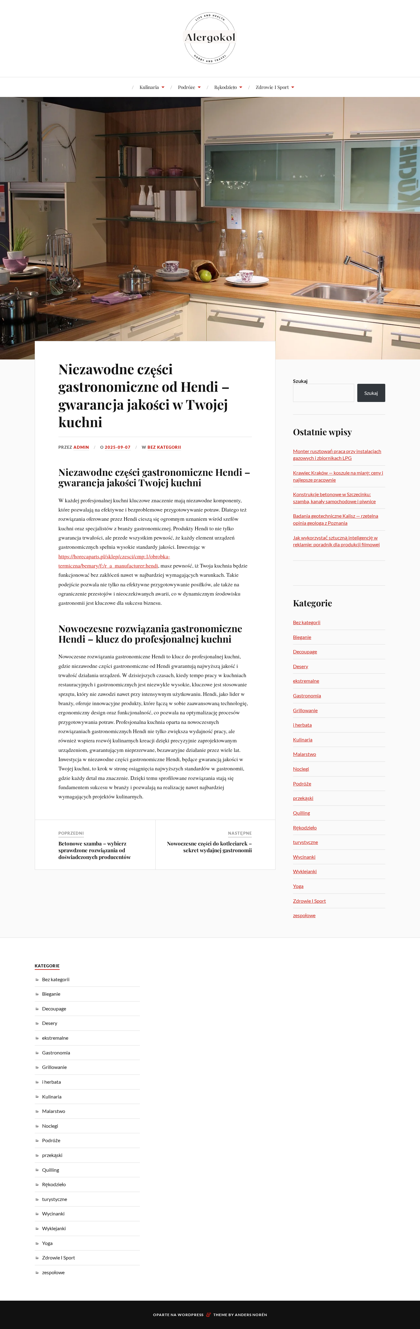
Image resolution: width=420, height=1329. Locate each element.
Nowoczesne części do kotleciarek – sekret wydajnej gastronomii (209, 846)
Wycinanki (304, 857)
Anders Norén (251, 1314)
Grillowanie (305, 710)
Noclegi (301, 769)
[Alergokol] (210, 38)
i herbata (302, 725)
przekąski (303, 798)
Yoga (298, 886)
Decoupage (305, 651)
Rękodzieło (225, 87)
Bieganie (302, 637)
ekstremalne (306, 681)
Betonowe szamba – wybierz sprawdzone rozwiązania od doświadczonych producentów (94, 850)
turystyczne (305, 842)
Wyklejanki (305, 871)
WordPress (191, 1314)
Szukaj (300, 381)
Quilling (301, 813)
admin (81, 447)
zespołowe (304, 915)
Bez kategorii (164, 447)
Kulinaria (149, 87)
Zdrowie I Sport (272, 87)
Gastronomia (307, 695)
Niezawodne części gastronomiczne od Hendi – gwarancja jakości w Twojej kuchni (144, 395)
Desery (300, 666)
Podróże (186, 87)
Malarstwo (304, 754)
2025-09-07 (118, 447)
